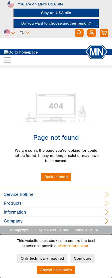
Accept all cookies (56, 269)
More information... (74, 245)
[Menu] (7, 60)
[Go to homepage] (44, 52)
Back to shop (56, 176)
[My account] (91, 33)
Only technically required (42, 258)
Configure (82, 258)
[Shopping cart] (104, 33)
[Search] (79, 33)
